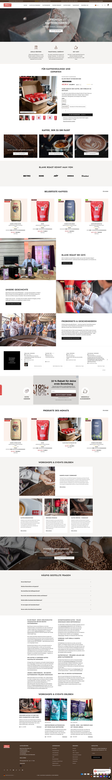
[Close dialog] (77, 377)
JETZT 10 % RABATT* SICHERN (63, 395)
